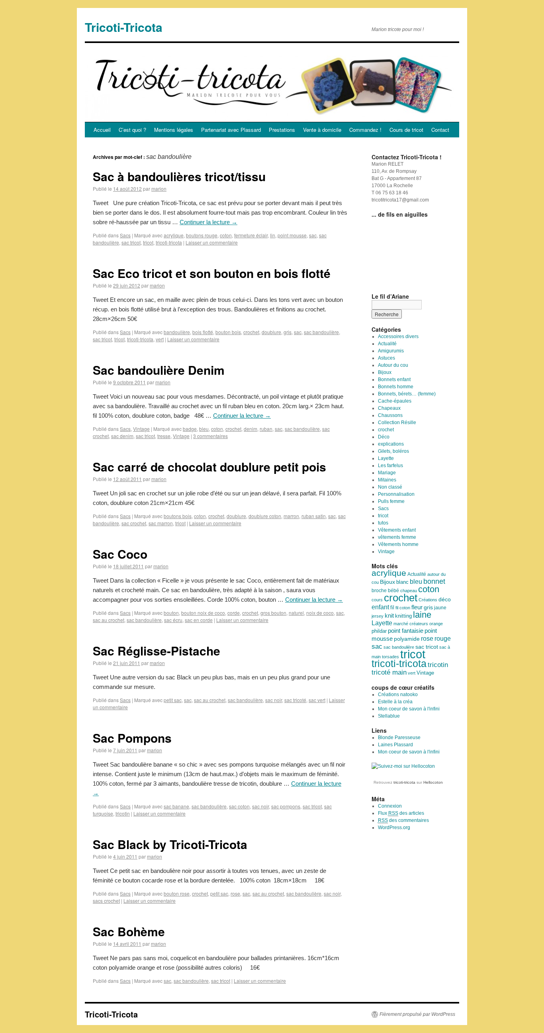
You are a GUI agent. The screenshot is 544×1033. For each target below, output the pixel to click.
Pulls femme (391, 501)
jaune (440, 607)
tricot (148, 242)
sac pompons (285, 806)
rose (235, 893)
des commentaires (403, 820)
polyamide (407, 639)
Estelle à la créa (395, 701)
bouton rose (177, 893)
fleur (417, 607)
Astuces (386, 358)
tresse (163, 435)
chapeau (408, 590)
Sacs (125, 235)
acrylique (174, 235)
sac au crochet (108, 619)
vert (160, 339)
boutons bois (178, 516)
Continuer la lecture (208, 222)
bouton (171, 612)
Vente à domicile (322, 129)
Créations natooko (398, 694)
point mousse (292, 235)
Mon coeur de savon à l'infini (409, 709)
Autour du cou (393, 365)
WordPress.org (394, 827)
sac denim (122, 435)
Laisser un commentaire (212, 242)
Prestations (282, 129)
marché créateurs (410, 623)
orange (436, 623)
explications (391, 444)
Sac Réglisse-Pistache (156, 650)
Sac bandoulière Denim (159, 369)
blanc (402, 582)
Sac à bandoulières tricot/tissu (179, 176)
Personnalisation (396, 494)
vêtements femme (397, 537)
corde (233, 612)
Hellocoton (433, 782)
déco (444, 599)
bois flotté (202, 332)
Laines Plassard (395, 744)
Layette (386, 458)
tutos (383, 523)
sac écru (173, 619)
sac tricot (131, 242)
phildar (379, 631)
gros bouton (273, 612)
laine (422, 615)
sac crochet (133, 523)
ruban (266, 428)
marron (291, 516)
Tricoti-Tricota (123, 26)
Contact (440, 129)
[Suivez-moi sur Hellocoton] (403, 766)
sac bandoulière (321, 332)
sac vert (317, 699)
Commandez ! (365, 129)
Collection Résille (397, 422)
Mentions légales (173, 129)
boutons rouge (201, 235)
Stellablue (389, 716)
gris (288, 332)
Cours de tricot (406, 129)
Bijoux (384, 372)
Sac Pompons (132, 737)
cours (377, 599)
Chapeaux (389, 408)
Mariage (387, 472)
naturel (296, 612)
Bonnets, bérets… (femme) (407, 394)
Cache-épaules (394, 401)
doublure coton (265, 516)
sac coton (239, 806)
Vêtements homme (398, 544)
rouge (442, 638)
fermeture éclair (251, 235)
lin (272, 235)
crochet (251, 332)
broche (379, 590)
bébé (393, 590)
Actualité (387, 343)
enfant (380, 606)
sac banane (176, 806)
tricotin (122, 813)
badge (190, 428)
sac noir (273, 699)
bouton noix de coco (203, 612)
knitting (403, 616)
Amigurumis (391, 351)
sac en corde (199, 619)
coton (226, 235)
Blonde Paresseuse (399, 737)
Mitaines (387, 480)
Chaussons (390, 415)
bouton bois (228, 332)
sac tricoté (295, 699)
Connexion (390, 806)
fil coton (402, 607)
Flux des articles (401, 813)
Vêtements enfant (397, 530)
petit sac (173, 699)
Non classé (390, 487)
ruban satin (313, 516)
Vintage (141, 428)
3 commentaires (210, 435)
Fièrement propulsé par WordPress (417, 1014)
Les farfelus (390, 465)
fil (392, 607)
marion (158, 188)
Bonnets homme (395, 386)
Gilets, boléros (393, 451)
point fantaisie (405, 631)
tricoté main (389, 672)
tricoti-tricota (169, 242)
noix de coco (320, 612)
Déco (383, 437)
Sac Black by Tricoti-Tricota (170, 844)
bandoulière (177, 332)
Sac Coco (120, 553)
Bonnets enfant (394, 379)
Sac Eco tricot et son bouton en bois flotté (212, 273)
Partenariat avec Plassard (231, 129)
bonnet (434, 581)
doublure (271, 332)
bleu (204, 428)
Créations (428, 599)
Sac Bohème (129, 931)
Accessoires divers (398, 336)
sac (313, 235)
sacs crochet (106, 900)
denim (250, 428)
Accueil (102, 129)
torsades (390, 656)
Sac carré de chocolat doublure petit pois (209, 466)
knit (389, 615)
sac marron (161, 523)
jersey (378, 616)
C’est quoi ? (132, 129)
